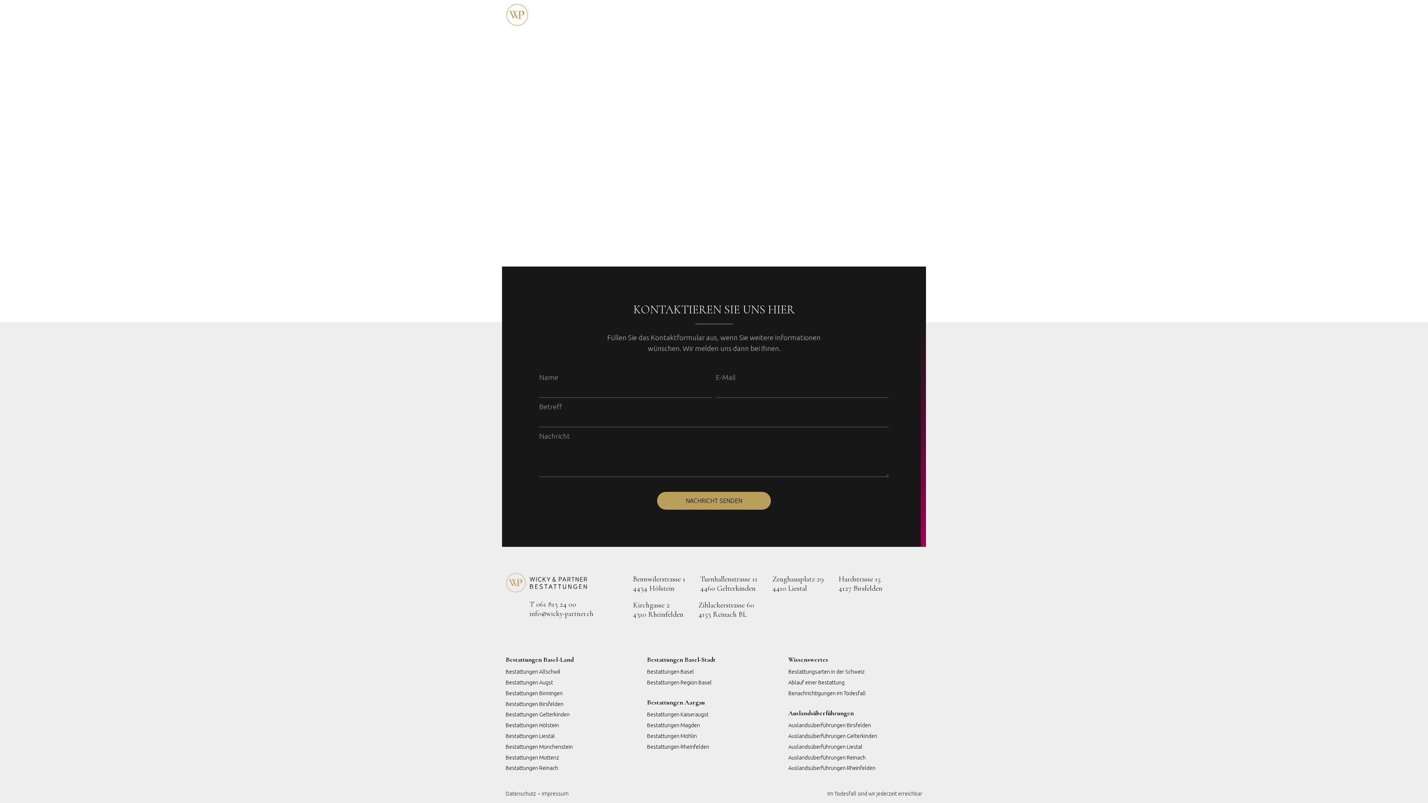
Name (548, 377)
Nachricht (554, 436)
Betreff (550, 407)
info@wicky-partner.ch (562, 613)
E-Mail (726, 377)
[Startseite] (608, 15)
